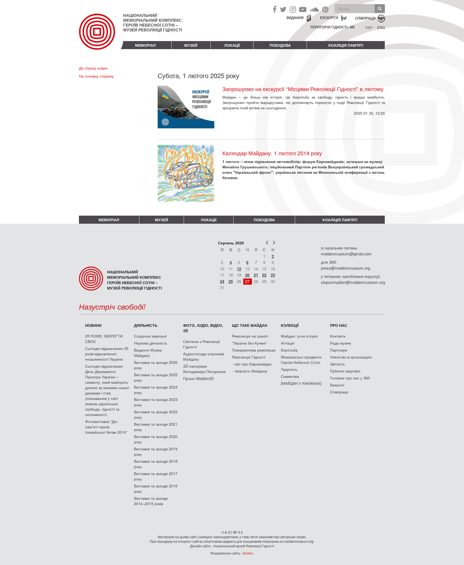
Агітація (287, 343)
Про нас (338, 325)
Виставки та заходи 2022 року (155, 414)
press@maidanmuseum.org (345, 268)
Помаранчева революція (254, 350)
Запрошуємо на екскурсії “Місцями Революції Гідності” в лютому (302, 89)
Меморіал (145, 45)
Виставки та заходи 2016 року (155, 488)
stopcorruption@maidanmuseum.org (353, 282)
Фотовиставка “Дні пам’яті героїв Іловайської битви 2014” (106, 427)
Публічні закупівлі (345, 371)
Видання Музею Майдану (148, 352)
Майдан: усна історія (299, 336)
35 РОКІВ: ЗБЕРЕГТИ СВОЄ (104, 338)
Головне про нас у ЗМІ (350, 378)
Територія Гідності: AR (332, 27)
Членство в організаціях (351, 357)
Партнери (338, 350)
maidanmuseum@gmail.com (346, 253)
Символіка (290, 376)
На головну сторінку (96, 76)
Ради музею (340, 343)
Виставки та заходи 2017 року (155, 476)
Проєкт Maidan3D (198, 378)
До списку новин (93, 68)
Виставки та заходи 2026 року (155, 365)
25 (231, 281)
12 (239, 269)
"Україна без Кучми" (249, 343)
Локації (232, 45)
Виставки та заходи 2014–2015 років (151, 500)
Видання (295, 17)
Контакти (338, 336)
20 (247, 275)
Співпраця (339, 391)
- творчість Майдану (249, 371)
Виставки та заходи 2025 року (155, 377)
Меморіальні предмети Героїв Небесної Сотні (301, 359)
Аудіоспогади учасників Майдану (203, 356)
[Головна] (101, 36)
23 (273, 275)
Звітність (337, 364)
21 (256, 275)
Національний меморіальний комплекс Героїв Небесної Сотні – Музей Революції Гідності (152, 22)
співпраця (365, 17)
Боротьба (289, 350)
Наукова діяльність (150, 343)
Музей (190, 45)
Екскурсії (329, 17)
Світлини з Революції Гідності (201, 344)
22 (264, 275)
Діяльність (145, 325)
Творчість (289, 369)
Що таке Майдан (249, 325)
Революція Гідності (248, 357)
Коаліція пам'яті (345, 45)
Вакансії (337, 384)
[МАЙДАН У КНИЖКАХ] (301, 383)
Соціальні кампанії (150, 336)
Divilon (248, 553)
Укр (368, 27)
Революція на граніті (250, 336)
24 (222, 281)
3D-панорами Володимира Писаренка (204, 368)
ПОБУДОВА (280, 45)
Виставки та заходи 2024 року (155, 389)
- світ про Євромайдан (251, 364)
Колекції (290, 325)
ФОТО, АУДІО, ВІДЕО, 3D (203, 328)
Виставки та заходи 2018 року (155, 463)
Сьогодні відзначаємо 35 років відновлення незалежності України (106, 354)
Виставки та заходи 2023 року (155, 402)
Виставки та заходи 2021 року (155, 426)
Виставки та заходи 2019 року (155, 451)
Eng (381, 27)
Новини (93, 325)
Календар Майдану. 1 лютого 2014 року (272, 153)
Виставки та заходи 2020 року (155, 439)
